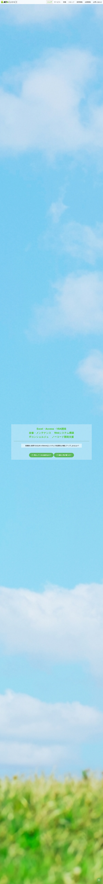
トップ (49, 2)
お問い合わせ (97, 2)
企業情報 (88, 2)
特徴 (64, 2)
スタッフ (71, 2)
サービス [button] (57, 2)
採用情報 (79, 2)
